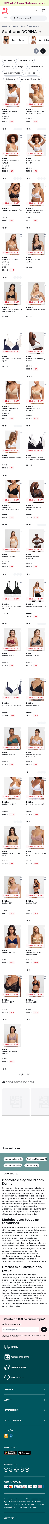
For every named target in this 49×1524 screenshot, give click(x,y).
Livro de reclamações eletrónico (23, 1504)
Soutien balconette (13, 1159)
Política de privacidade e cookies (22, 1502)
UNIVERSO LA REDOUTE (12, 1420)
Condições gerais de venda (13, 1499)
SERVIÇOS (7, 1400)
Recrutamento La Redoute (28, 1507)
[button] (44, 10)
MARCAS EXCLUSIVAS (11, 1410)
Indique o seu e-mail (12, 1324)
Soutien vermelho (13, 1165)
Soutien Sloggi (31, 1165)
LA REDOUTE (8, 1389)
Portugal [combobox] (11, 1518)
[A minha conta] (36, 10)
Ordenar (8, 60)
